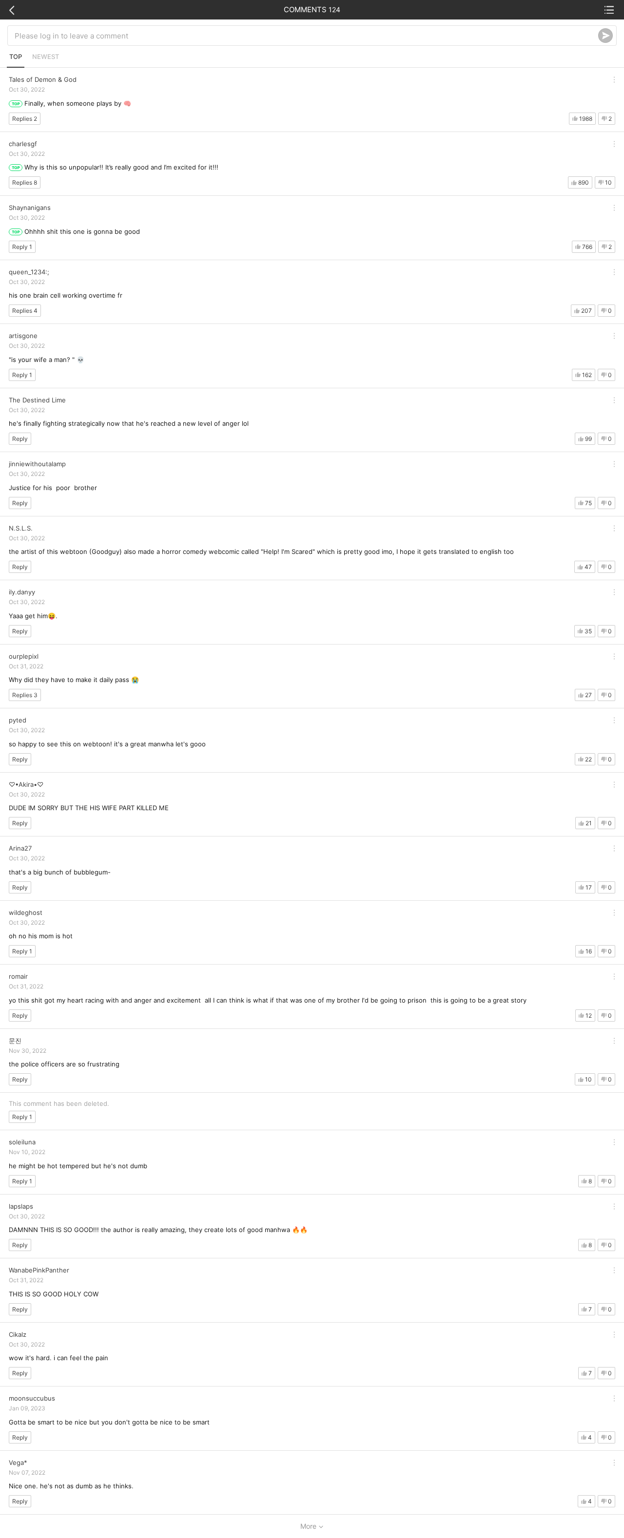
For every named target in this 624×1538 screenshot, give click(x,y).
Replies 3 (25, 695)
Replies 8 (24, 182)
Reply (20, 438)
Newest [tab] (45, 56)
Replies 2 (24, 118)
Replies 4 (25, 310)
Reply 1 (22, 246)
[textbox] (306, 35)
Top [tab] (15, 56)
